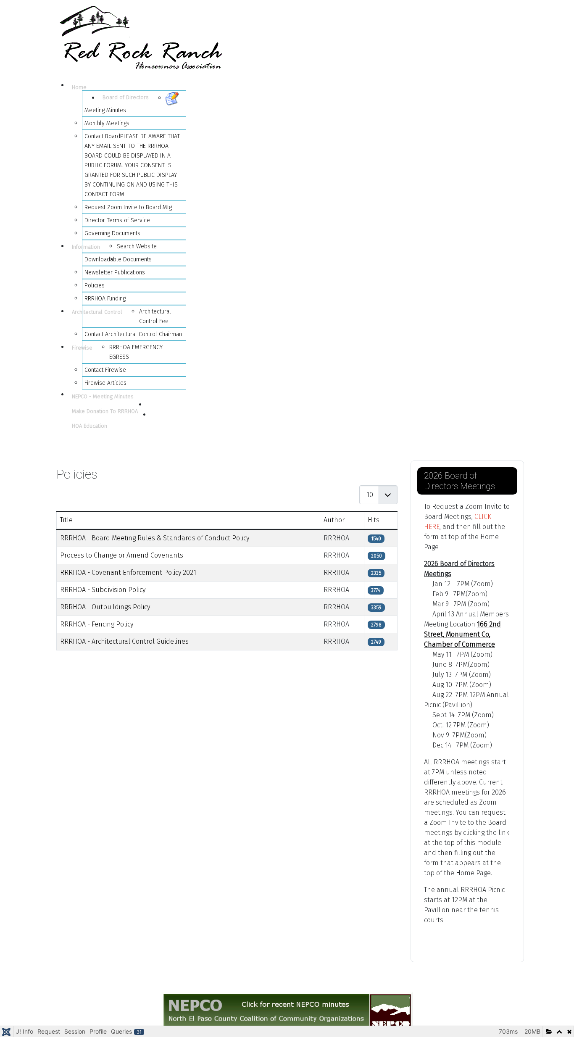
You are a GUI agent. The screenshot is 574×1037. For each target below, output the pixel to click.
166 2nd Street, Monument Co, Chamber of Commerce (462, 634)
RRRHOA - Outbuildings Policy (105, 607)
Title (66, 520)
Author (334, 520)
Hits (373, 520)
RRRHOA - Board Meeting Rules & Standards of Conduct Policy (154, 538)
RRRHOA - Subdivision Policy (102, 590)
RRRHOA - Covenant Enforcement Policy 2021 (128, 572)
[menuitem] (83, 87)
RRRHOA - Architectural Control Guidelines (124, 641)
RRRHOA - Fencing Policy (96, 624)
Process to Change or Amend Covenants (121, 555)
